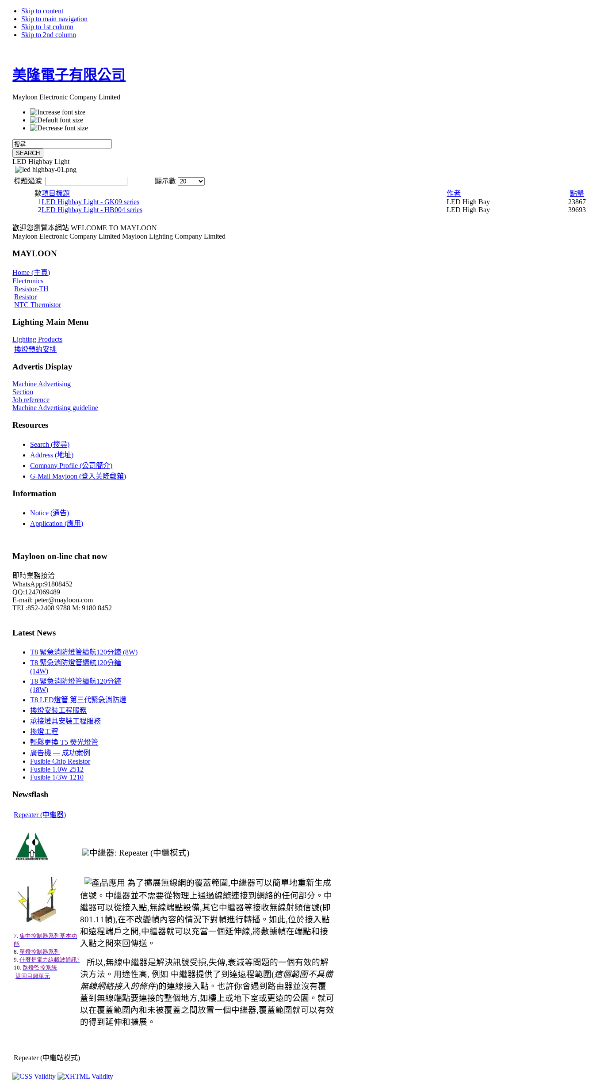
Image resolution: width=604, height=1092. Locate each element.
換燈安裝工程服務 (58, 710)
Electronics (27, 281)
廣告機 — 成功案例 (60, 753)
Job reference (31, 399)
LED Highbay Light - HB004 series (92, 209)
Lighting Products (37, 339)
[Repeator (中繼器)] (85, 852)
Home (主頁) (31, 272)
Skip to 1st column (47, 26)
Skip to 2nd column (48, 34)
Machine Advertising (41, 384)
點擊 (577, 193)
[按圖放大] (32, 859)
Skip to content (42, 11)
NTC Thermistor (37, 304)
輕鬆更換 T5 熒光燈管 (64, 742)
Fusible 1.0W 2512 (57, 769)
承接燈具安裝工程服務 (65, 721)
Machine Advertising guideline (55, 407)
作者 (454, 193)
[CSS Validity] (34, 1076)
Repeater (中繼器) (40, 814)
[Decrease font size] (59, 128)
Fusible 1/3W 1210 (57, 777)
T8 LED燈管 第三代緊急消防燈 (78, 700)
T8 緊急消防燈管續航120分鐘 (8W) (84, 652)
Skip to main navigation (54, 19)
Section (22, 392)
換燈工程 (44, 731)
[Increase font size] (57, 112)
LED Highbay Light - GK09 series (90, 201)
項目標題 (56, 193)
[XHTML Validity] (85, 1076)
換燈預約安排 (35, 349)
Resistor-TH (31, 289)
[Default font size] (56, 120)
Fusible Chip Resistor (60, 761)
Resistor (25, 297)
